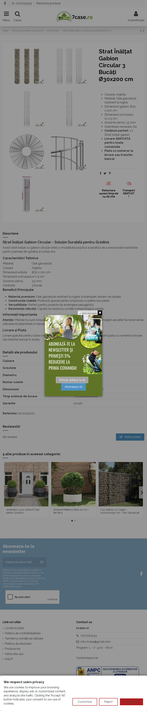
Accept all (131, 701)
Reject (108, 701)
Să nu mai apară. (89, 313)
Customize (85, 701)
